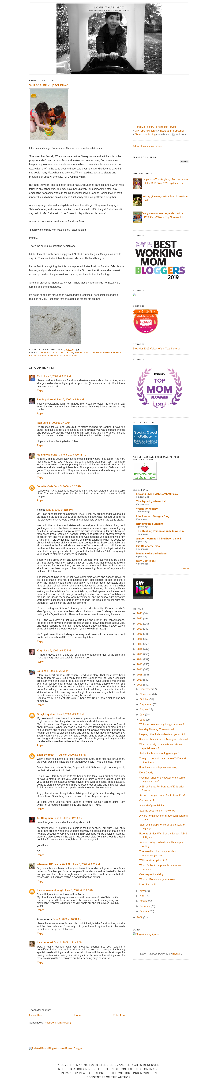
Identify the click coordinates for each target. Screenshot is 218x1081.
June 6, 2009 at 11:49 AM (68, 942)
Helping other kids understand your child (162, 734)
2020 (140, 628)
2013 (140, 664)
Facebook (162, 127)
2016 (140, 649)
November (146, 694)
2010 (140, 679)
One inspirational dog (151, 874)
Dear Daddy (146, 772)
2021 (140, 623)
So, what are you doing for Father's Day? (162, 795)
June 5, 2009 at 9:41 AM (56, 422)
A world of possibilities (152, 805)
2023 (140, 613)
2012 (140, 669)
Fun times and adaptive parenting (158, 767)
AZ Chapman (45, 818)
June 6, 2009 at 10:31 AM (67, 919)
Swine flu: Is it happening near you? (159, 753)
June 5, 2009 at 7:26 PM (54, 671)
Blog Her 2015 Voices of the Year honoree (156, 348)
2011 (140, 674)
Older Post (119, 1015)
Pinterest (152, 130)
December (146, 689)
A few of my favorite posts (147, 146)
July (142, 714)
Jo (38, 671)
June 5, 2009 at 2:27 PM (67, 486)
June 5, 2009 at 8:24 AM (70, 399)
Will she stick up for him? (153, 860)
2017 (140, 644)
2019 (140, 633)
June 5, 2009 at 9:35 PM (70, 714)
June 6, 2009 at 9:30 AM (86, 864)
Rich (39, 376)
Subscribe (178, 130)
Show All (185, 568)
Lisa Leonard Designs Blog (152, 516)
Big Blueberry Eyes (148, 546)
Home (77, 1015)
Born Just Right (145, 561)
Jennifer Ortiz (45, 486)
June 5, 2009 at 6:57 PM (57, 650)
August (144, 709)
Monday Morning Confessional (156, 729)
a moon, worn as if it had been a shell (158, 538)
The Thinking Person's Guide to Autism (160, 531)
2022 (140, 618)
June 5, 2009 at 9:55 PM (72, 754)
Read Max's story (144, 127)
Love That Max (109, 7)
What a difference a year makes (157, 879)
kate (39, 422)
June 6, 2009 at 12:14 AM (68, 818)
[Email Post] (78, 349)
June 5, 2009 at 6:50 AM (57, 376)
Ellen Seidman (45, 754)
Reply (40, 390)
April (143, 896)
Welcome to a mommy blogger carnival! (161, 724)
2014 (140, 659)
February (145, 906)
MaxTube (140, 130)
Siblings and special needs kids (57, 355)
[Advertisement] (157, 96)
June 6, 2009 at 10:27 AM (78, 890)
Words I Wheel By (147, 508)
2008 (140, 917)
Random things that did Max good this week (164, 739)
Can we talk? (146, 800)
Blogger (176, 953)
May (142, 891)
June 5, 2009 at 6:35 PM (59, 509)
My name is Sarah (47, 454)
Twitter (173, 127)
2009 (140, 684)
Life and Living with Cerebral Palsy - (158, 494)
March (143, 901)
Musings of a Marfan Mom (151, 553)
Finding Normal (46, 399)
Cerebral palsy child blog (56, 353)
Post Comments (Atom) (58, 1022)
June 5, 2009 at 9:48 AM (72, 454)
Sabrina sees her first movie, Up (157, 810)
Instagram (165, 130)
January (145, 911)
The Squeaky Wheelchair (151, 501)
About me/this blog (145, 134)
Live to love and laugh (50, 890)
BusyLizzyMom (46, 714)
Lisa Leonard (45, 942)
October (144, 699)
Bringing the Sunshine (150, 523)
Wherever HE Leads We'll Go (54, 864)
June (143, 719)
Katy (39, 650)
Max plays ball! (147, 884)
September (146, 704)
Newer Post (35, 1015)
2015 (140, 654)
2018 (140, 639)
